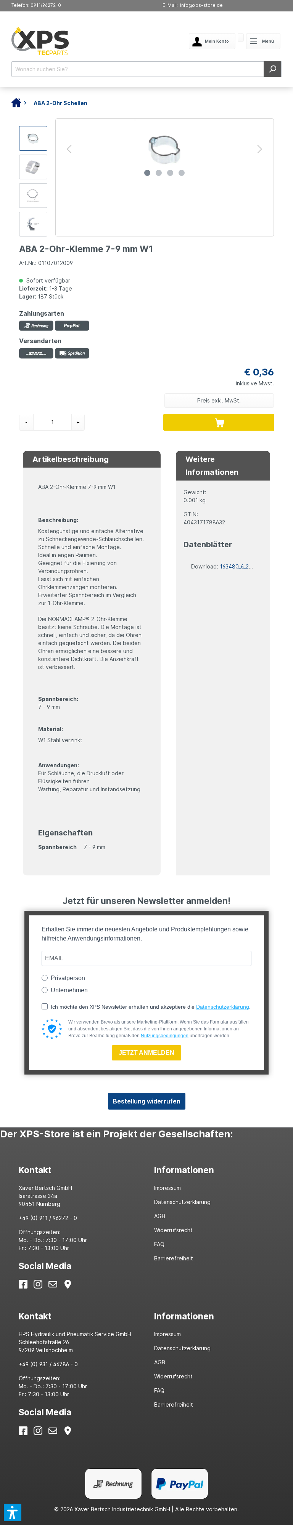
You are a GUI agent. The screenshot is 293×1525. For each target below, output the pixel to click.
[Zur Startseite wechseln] (65, 41)
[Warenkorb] (240, 38)
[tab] (79, 1170)
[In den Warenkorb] (219, 422)
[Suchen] (273, 69)
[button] (12, 1512)
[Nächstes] (260, 149)
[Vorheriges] (69, 149)
